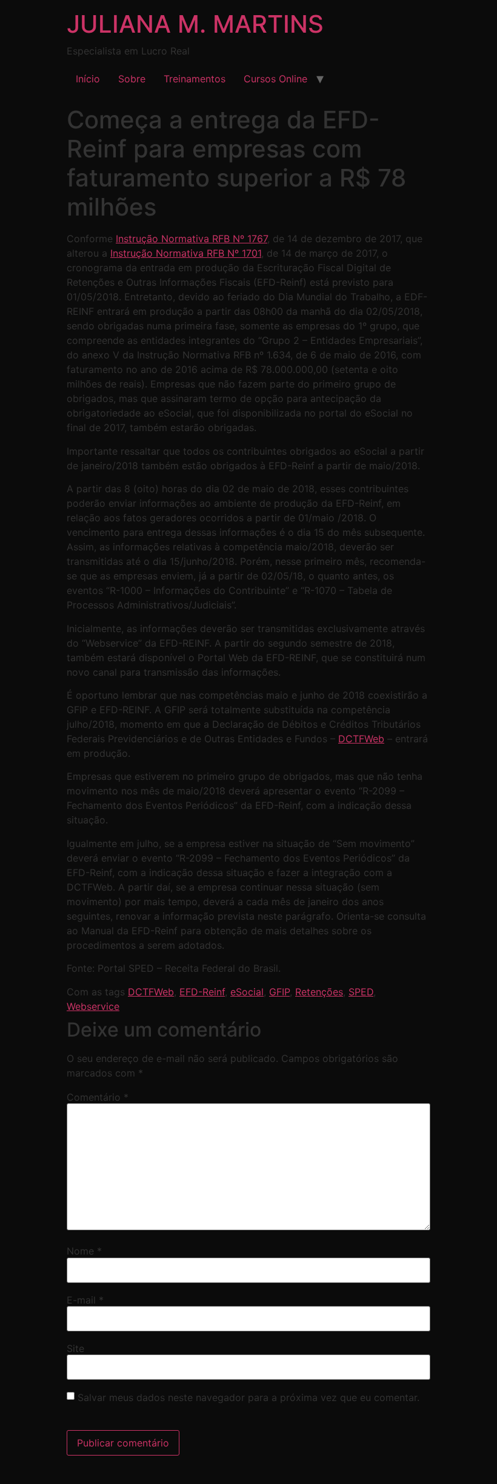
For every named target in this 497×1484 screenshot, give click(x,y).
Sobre (131, 79)
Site (75, 1348)
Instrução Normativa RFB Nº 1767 (191, 238)
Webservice (93, 1006)
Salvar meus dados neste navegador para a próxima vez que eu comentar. (248, 1397)
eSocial (247, 992)
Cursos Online (275, 79)
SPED (361, 992)
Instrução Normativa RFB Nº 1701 (185, 253)
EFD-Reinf (202, 992)
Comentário (97, 1097)
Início (88, 79)
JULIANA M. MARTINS (195, 24)
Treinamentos (194, 79)
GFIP (279, 992)
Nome (84, 1251)
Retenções (319, 992)
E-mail (85, 1300)
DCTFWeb (361, 739)
